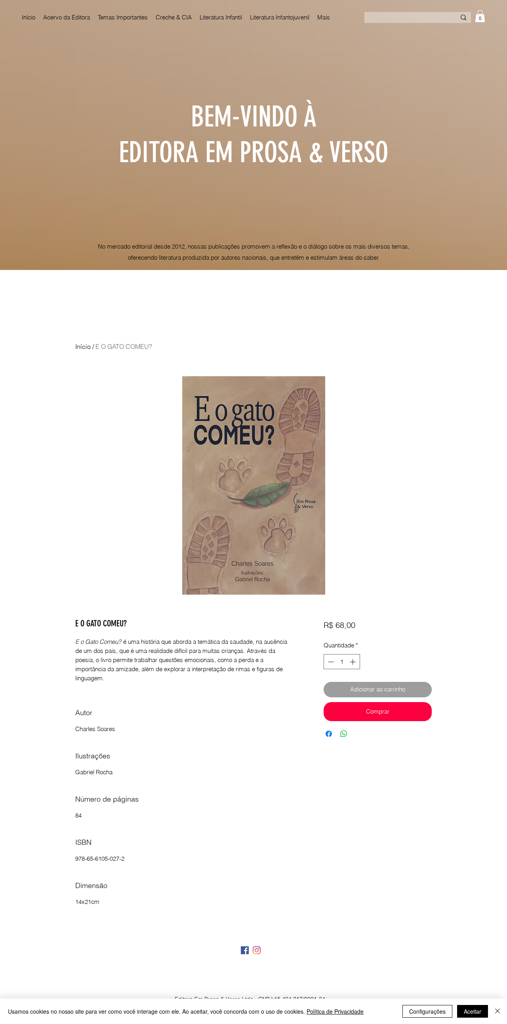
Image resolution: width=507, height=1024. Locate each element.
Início (83, 346)
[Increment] (353, 662)
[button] (480, 16)
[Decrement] (330, 662)
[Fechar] (497, 1011)
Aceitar (472, 1011)
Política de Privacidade (335, 1011)
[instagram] (257, 950)
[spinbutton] (341, 662)
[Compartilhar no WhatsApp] (344, 734)
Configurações (427, 1011)
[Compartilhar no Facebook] (329, 734)
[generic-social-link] (245, 950)
